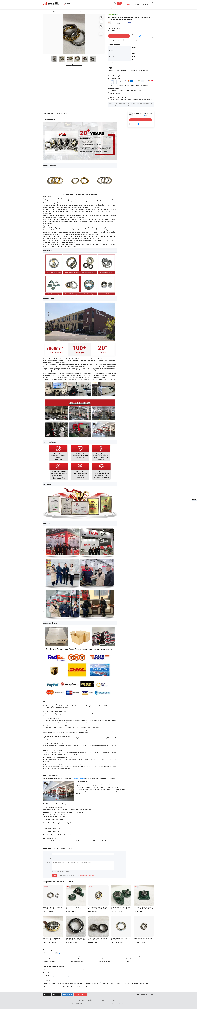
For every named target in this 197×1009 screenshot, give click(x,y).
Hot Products (67, 999)
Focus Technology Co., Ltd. (87, 1003)
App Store (47, 994)
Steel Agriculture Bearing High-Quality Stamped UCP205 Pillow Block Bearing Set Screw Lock (144, 908)
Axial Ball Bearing (48, 976)
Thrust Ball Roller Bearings (108, 983)
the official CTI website (79, 778)
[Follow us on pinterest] (151, 994)
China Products (75, 999)
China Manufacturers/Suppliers (86, 999)
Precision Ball (80, 983)
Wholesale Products (98, 999)
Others (127, 961)
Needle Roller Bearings (48, 956)
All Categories (48, 8)
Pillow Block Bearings (103, 959)
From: (50, 854)
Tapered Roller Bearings (132, 959)
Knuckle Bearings (102, 956)
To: (51, 858)
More (44, 989)
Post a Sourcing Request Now (86, 875)
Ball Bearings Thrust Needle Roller (140, 983)
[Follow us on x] (144, 994)
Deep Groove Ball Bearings (104, 961)
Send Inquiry (118, 36)
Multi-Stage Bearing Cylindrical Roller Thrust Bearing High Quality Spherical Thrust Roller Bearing (52, 939)
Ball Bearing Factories (49, 983)
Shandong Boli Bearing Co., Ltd (118, 22)
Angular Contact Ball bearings (133, 956)
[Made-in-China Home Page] (51, 3)
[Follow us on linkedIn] (153, 994)
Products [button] (67, 3)
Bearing (68, 11)
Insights (131, 999)
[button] (115, 3)
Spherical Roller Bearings (77, 961)
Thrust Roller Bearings (48, 959)
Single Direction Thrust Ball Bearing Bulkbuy (89, 987)
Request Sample (134, 40)
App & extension (135, 8)
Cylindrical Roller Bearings (49, 961)
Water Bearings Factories (92, 983)
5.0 (136, 115)
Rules (153, 8)
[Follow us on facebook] (142, 994)
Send (55, 875)
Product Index (125, 999)
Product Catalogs (64, 953)
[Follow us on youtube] (148, 994)
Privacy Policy (122, 1003)
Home (44, 11)
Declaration (114, 1003)
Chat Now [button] (143, 36)
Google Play (56, 994)
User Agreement (107, 1003)
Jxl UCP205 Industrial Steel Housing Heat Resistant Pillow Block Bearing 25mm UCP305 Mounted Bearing (121, 908)
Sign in (152, 4)
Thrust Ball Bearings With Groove (52, 987)
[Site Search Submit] (119, 3)
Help (126, 8)
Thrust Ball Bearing (76, 11)
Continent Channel (116, 999)
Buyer (118, 8)
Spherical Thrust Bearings (69, 987)
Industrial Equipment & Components (56, 11)
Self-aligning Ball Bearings (77, 959)
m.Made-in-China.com (102, 1000)
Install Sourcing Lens (81, 994)
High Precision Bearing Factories (65, 983)
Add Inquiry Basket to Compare (74, 65)
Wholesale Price (107, 999)
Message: (49, 862)
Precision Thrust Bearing (61, 976)
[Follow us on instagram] (146, 994)
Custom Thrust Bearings (123, 983)
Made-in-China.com (92, 1000)
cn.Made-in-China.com (113, 1000)
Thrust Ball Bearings (75, 956)
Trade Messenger (67, 994)
